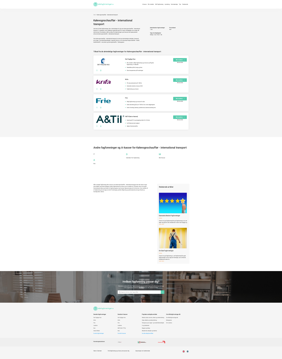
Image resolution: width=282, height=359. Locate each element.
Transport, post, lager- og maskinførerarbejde (153, 323)
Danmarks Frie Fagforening (132, 157)
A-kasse (144, 4)
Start (94, 14)
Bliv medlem (151, 4)
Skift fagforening (159, 4)
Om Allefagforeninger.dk (172, 317)
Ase (94, 163)
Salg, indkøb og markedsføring (149, 320)
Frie (94, 323)
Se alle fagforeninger (98, 333)
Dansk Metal (96, 330)
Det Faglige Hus (97, 317)
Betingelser (169, 320)
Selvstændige (174, 4)
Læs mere (161, 224)
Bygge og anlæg (146, 328)
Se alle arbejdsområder (147, 333)
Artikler (160, 218)
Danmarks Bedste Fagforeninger (169, 216)
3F (94, 154)
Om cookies (169, 323)
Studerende (185, 4)
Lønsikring (167, 4)
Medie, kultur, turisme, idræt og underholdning (153, 317)
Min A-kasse (162, 157)
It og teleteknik (145, 325)
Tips (180, 4)
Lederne (95, 325)
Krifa (94, 320)
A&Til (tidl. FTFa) (122, 328)
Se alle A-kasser (122, 333)
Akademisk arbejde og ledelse (149, 330)
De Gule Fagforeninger (166, 251)
